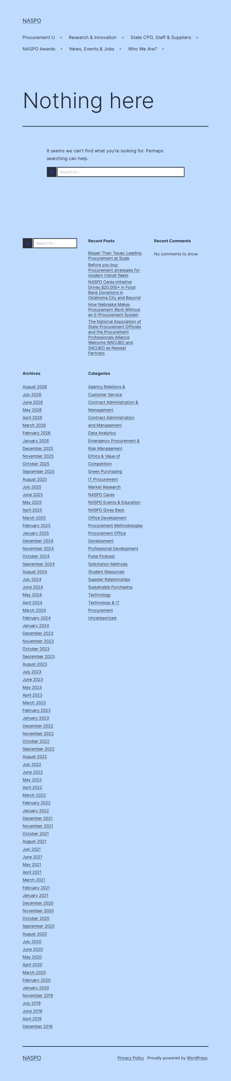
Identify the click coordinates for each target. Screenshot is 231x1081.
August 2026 (35, 386)
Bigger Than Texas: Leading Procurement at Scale (114, 256)
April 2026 (32, 417)
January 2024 (36, 625)
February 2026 (37, 433)
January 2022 (36, 810)
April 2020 (32, 964)
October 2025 (36, 463)
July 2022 (32, 764)
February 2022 (37, 802)
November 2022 (38, 733)
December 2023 (38, 633)
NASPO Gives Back (106, 510)
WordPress (197, 1058)
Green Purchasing (105, 471)
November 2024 (38, 548)
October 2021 (36, 833)
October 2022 (36, 741)
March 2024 (34, 610)
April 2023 (32, 695)
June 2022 (33, 772)
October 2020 (36, 918)
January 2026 (36, 440)
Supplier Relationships (109, 579)
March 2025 (34, 517)
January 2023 (36, 718)
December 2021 (38, 818)
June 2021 (32, 856)
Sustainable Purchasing (110, 587)
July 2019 (32, 1003)
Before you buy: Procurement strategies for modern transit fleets (114, 270)
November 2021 (38, 826)
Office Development (107, 517)
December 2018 (38, 1026)
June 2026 (33, 402)
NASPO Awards (39, 49)
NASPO (32, 20)
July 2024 (32, 579)
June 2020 (33, 949)
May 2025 (32, 502)
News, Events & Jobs (91, 49)
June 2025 (33, 494)
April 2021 (32, 872)
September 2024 (39, 564)
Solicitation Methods (107, 564)
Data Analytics (102, 433)
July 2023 (32, 671)
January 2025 (36, 533)
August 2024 (35, 571)
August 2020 (35, 934)
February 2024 (37, 618)
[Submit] (52, 172)
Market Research (104, 487)
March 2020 (34, 972)
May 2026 (32, 410)
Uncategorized (102, 618)
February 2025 (37, 525)
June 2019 (32, 1011)
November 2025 (38, 456)
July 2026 (32, 394)
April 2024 (32, 602)
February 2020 (37, 980)
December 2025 (38, 448)
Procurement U (39, 37)
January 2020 (36, 987)
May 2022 (32, 779)
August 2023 (35, 664)
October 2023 (36, 648)
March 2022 (34, 795)
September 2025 (39, 471)
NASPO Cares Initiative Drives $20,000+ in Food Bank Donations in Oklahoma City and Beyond (114, 289)
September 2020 (39, 926)
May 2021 (32, 864)
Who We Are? (142, 49)
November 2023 (38, 641)
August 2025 (35, 479)
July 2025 (32, 487)
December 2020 (38, 903)
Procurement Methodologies (115, 525)
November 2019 (38, 995)
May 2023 (32, 687)
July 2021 (32, 849)
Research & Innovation (93, 37)
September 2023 (39, 656)
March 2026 (34, 425)
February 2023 (37, 710)
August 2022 (35, 756)
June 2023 (33, 679)
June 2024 (33, 587)
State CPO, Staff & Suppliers (161, 37)
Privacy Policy (131, 1058)
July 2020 (32, 941)
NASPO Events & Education (114, 502)
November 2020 (38, 910)
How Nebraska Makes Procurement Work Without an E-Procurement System (114, 309)
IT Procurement (103, 479)
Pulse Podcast (101, 556)
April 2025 (32, 510)
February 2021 (36, 887)
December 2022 (38, 726)
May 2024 (32, 594)
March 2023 (34, 702)
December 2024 (38, 540)
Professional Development (113, 548)
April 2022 (32, 787)
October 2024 (36, 556)
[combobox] (115, 172)
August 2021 (34, 841)
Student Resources (106, 571)
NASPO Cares (101, 494)
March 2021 (34, 879)
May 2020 (32, 957)
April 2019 (32, 1018)
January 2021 (35, 895)
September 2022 (39, 749)
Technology (99, 594)
